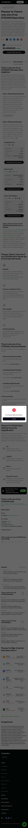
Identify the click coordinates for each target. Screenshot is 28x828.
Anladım (14, 419)
